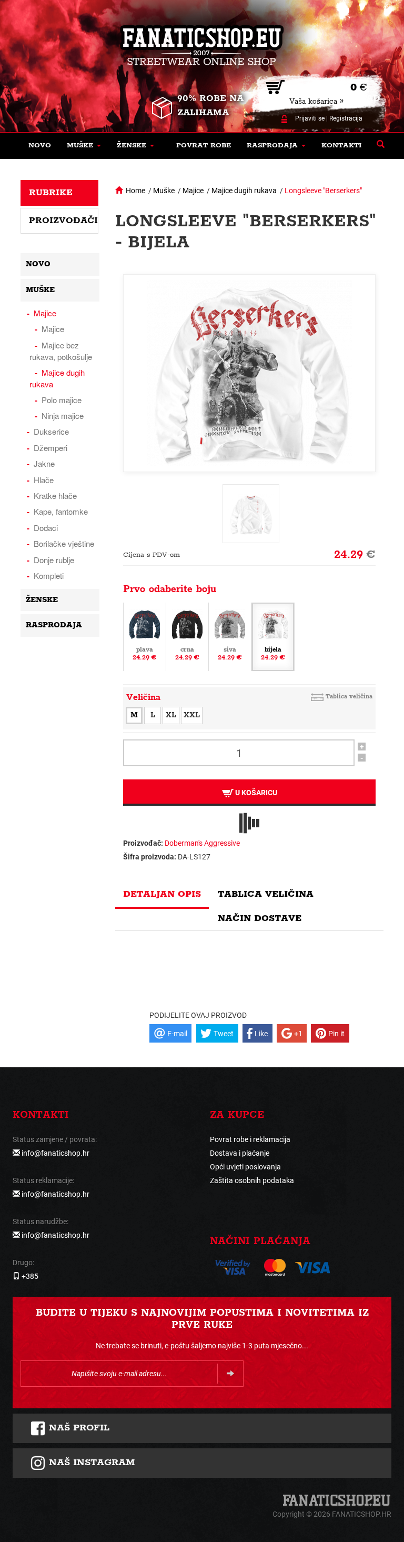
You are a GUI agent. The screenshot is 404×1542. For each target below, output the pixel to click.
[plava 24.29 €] (145, 636)
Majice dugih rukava (244, 190)
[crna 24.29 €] (187, 636)
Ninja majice (63, 415)
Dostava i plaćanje (239, 1153)
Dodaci (46, 527)
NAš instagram (90, 1462)
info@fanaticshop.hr (55, 1153)
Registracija (345, 118)
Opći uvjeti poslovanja (245, 1167)
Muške (164, 190)
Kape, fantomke (61, 511)
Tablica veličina (349, 696)
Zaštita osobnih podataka (252, 1180)
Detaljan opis (162, 894)
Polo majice (62, 399)
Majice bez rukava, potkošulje (60, 350)
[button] (84, 146)
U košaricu (255, 792)
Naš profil (77, 1428)
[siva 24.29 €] (230, 636)
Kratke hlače (55, 495)
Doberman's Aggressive (202, 843)
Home (135, 190)
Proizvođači (63, 220)
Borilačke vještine (64, 543)
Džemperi (50, 447)
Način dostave (259, 918)
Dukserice (51, 431)
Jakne (44, 463)
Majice (193, 190)
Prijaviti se (310, 118)
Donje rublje (54, 559)
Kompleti (49, 575)
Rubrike (51, 192)
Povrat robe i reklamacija (250, 1139)
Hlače (44, 479)
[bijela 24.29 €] (273, 636)
